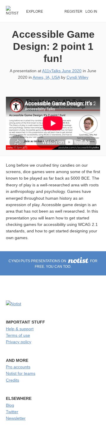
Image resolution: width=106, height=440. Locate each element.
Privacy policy (18, 341)
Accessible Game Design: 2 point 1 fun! (53, 46)
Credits (12, 380)
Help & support (20, 328)
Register (73, 11)
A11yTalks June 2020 (62, 70)
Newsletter (16, 418)
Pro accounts (18, 367)
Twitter (12, 411)
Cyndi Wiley (77, 77)
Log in (91, 11)
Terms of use (18, 335)
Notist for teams (20, 373)
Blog (10, 405)
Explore (34, 11)
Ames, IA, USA (46, 77)
